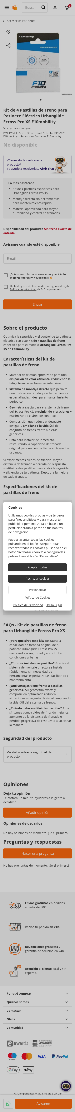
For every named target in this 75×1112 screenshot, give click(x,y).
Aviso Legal (54, 605)
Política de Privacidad (28, 605)
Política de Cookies (37, 597)
